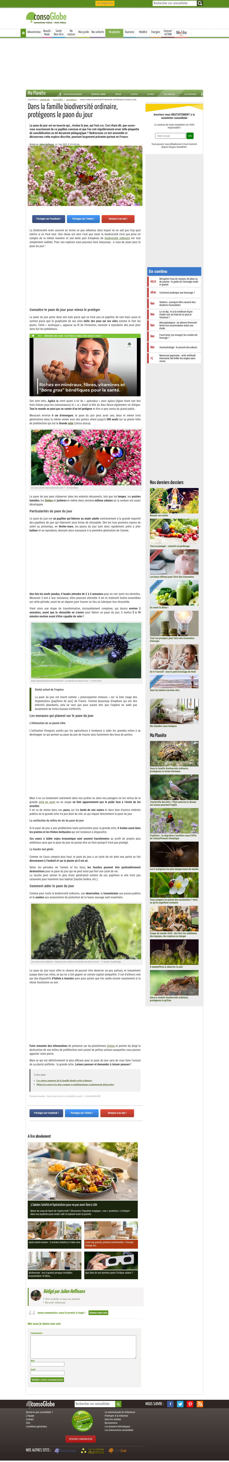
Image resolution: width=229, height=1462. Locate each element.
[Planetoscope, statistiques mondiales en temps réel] (66, 1451)
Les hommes (190, 94)
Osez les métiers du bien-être (165, 690)
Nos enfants (97, 32)
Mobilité (143, 32)
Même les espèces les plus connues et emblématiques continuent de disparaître (75, 1084)
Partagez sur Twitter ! (83, 218)
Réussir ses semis (159, 515)
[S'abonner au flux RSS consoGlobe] (200, 1404)
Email (33, 1369)
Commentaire (36, 1333)
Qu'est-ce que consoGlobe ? (39, 1412)
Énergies (155, 32)
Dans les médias (113, 1419)
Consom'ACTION (168, 32)
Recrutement (111, 1422)
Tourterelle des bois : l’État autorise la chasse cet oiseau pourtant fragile (173, 803)
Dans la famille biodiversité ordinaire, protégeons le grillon (169, 999)
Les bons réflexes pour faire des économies (172, 576)
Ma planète (114, 32)
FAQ (28, 1422)
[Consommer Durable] (93, 1451)
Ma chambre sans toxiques (163, 726)
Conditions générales (36, 1426)
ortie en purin (47, 802)
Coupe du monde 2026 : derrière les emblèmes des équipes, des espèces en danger (173, 935)
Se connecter (105, 3)
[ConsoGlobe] (46, 17)
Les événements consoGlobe (119, 1430)
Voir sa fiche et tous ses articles (62, 1299)
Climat (118, 94)
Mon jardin (83, 32)
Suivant (30, 163)
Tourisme (129, 32)
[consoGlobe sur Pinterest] (190, 1404)
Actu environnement (73, 94)
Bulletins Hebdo (98, 94)
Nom (33, 1361)
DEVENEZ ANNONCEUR (80, 1439)
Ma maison (71, 32)
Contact (30, 1419)
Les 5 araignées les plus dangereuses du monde (174, 869)
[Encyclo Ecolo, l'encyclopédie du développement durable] (118, 1451)
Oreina (111, 1046)
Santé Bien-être (59, 32)
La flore (134, 94)
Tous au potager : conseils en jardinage (170, 546)
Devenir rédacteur (55, 1302)
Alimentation (34, 32)
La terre (150, 94)
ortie (70, 423)
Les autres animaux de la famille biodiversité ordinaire (64, 1080)
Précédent (140, 163)
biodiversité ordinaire (117, 238)
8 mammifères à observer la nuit (166, 966)
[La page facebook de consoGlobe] (170, 1404)
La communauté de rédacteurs (120, 1412)
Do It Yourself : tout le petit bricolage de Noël (173, 671)
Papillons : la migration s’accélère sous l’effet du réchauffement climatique (173, 837)
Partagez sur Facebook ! (48, 218)
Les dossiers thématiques (117, 1426)
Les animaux (169, 94)
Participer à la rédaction (116, 1415)
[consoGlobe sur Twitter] (180, 1404)
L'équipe (30, 1415)
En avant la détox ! (159, 607)
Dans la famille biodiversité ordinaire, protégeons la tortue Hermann (169, 770)
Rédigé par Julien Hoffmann (64, 1291)
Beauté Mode (47, 32)
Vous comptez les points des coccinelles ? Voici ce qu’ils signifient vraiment (174, 901)
